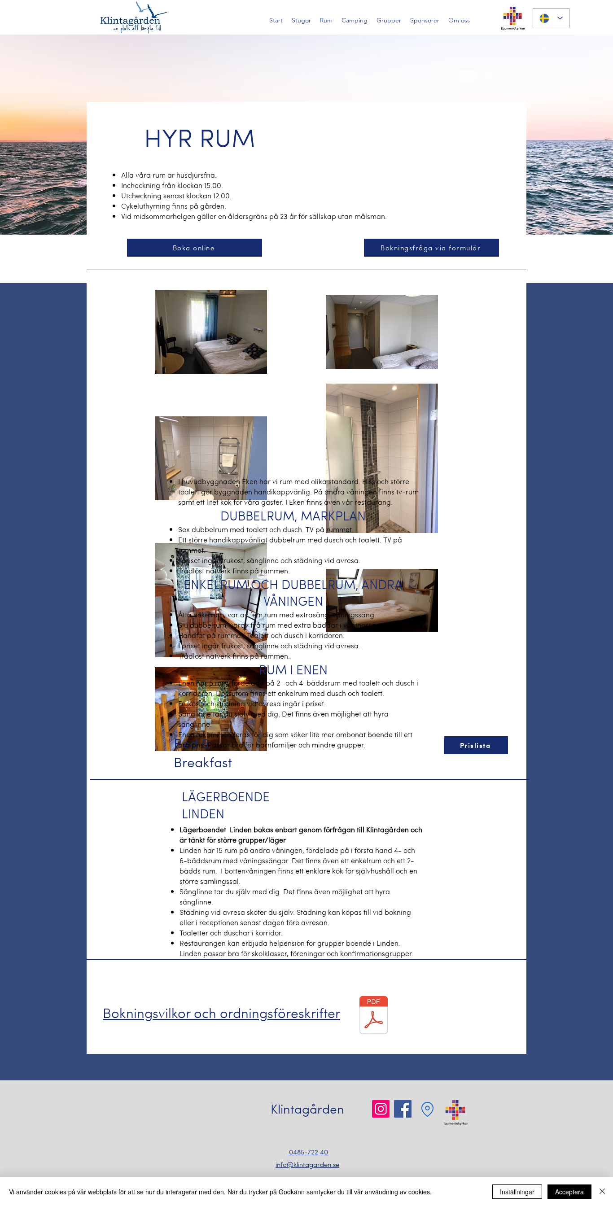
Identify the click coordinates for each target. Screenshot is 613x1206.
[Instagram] (381, 1109)
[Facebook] (403, 1109)
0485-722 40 (307, 1152)
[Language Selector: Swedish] (551, 18)
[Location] (427, 1109)
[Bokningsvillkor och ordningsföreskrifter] (373, 1016)
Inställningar (517, 1191)
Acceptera (569, 1191)
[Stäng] (602, 1191)
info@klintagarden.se (307, 1164)
